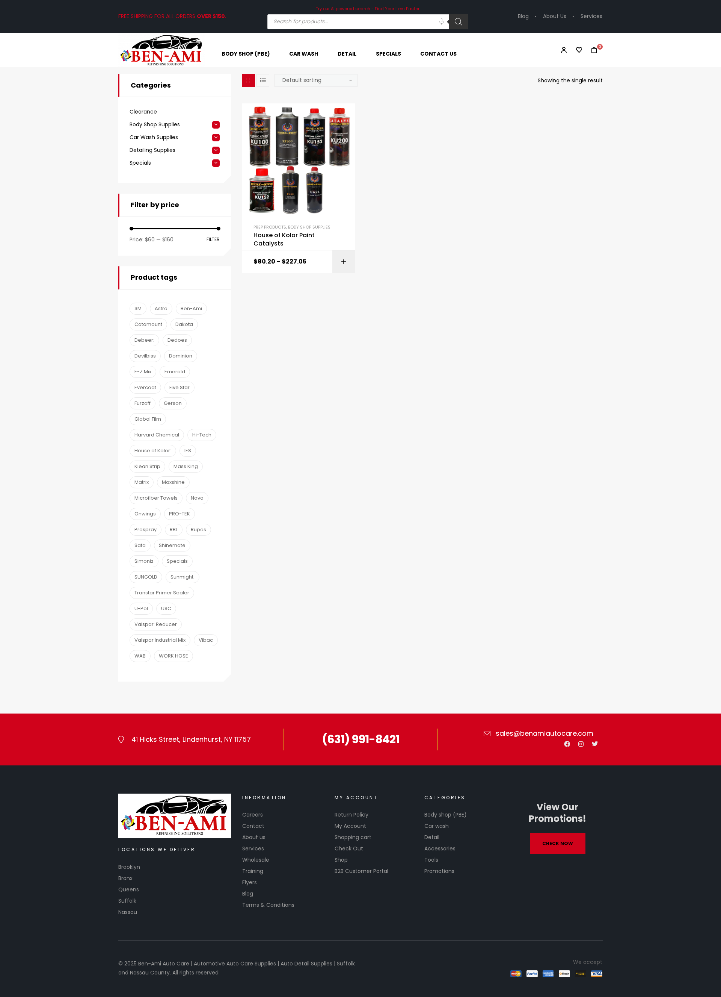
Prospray (145, 529)
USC (166, 608)
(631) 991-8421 (360, 739)
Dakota (184, 324)
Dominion (180, 355)
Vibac (206, 640)
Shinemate (172, 545)
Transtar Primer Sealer (161, 592)
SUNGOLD (145, 576)
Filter (213, 239)
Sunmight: (182, 576)
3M (138, 308)
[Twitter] (595, 744)
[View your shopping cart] (592, 50)
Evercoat (145, 387)
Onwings (145, 513)
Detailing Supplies (152, 150)
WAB (140, 655)
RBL (174, 529)
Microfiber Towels (156, 498)
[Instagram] (581, 744)
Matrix (141, 482)
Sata (140, 545)
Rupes (198, 529)
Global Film (147, 419)
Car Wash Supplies (154, 137)
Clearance (143, 111)
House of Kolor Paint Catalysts (284, 239)
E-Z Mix (142, 371)
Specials (140, 163)
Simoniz (144, 561)
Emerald (174, 371)
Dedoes (177, 340)
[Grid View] (248, 80)
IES (187, 450)
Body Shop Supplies (309, 227)
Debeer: (144, 340)
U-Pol (141, 608)
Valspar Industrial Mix (160, 640)
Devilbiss (145, 355)
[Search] (458, 21)
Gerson (173, 403)
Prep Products (269, 227)
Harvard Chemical (156, 434)
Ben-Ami (191, 308)
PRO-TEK (179, 513)
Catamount (148, 324)
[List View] (262, 80)
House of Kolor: (152, 450)
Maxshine (173, 482)
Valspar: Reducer (155, 624)
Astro (161, 308)
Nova (197, 498)
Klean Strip (147, 466)
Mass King (185, 466)
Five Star (179, 387)
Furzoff (142, 403)
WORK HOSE (173, 655)
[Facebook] (567, 744)
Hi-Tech (201, 434)
